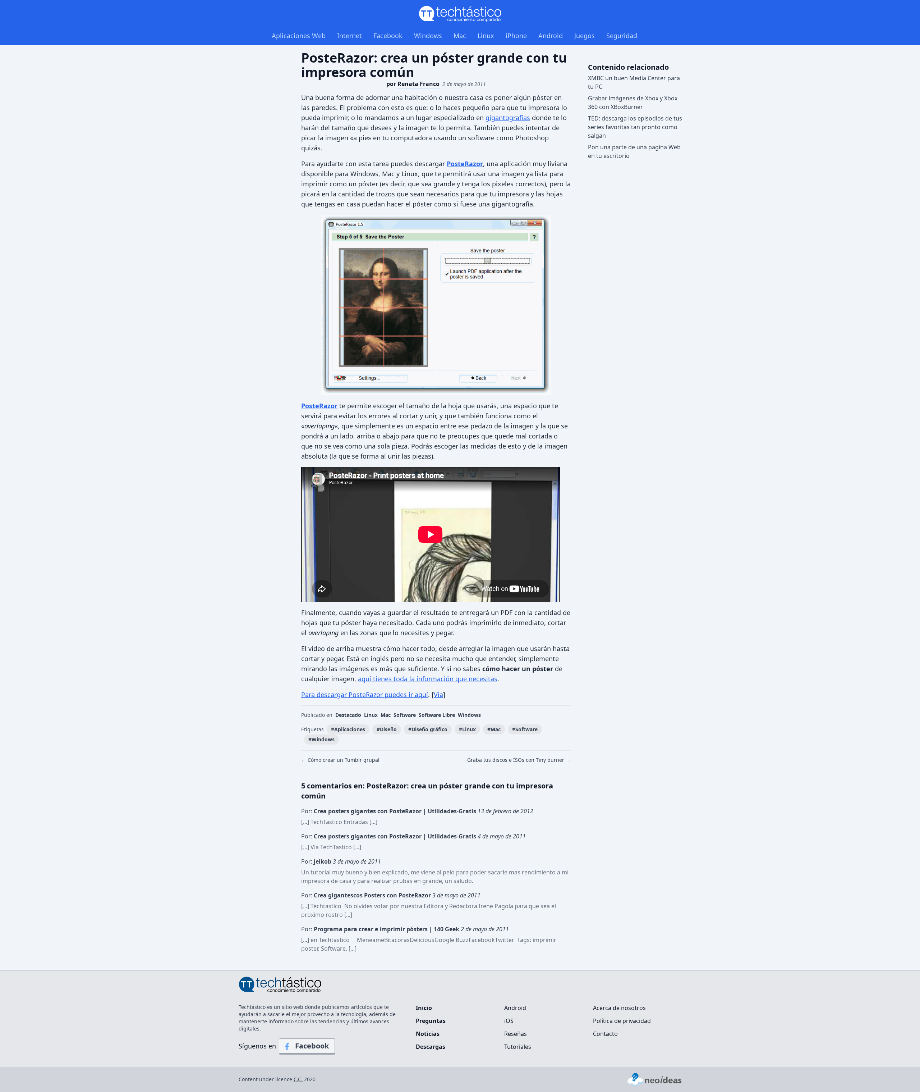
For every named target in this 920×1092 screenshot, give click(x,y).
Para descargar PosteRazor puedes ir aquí (364, 694)
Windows (428, 35)
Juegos (584, 35)
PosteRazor (465, 163)
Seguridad (621, 35)
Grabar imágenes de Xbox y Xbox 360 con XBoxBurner (632, 102)
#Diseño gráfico (427, 729)
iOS (509, 1021)
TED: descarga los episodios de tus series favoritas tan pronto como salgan (635, 127)
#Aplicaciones (348, 729)
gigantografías (508, 117)
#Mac (494, 729)
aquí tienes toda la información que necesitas (427, 678)
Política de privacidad (622, 1021)
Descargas (430, 1047)
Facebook (387, 35)
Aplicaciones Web (299, 35)
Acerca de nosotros (619, 1008)
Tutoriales (517, 1047)
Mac (460, 35)
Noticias (428, 1034)
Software (405, 714)
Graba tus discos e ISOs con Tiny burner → (519, 759)
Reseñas (515, 1034)
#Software (525, 729)
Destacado (348, 714)
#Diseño (387, 729)
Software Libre (437, 714)
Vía (438, 694)
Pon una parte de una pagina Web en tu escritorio (634, 151)
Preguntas (431, 1021)
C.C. (298, 1079)
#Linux (467, 729)
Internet (349, 35)
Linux (486, 35)
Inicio (424, 1008)
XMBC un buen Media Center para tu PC (634, 82)
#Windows (321, 739)
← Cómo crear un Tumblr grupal (340, 759)
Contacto (605, 1034)
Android (550, 35)
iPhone (516, 35)
